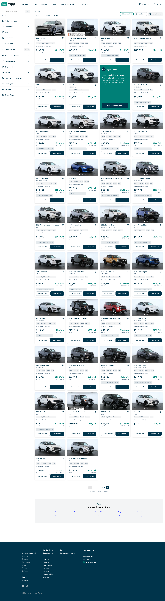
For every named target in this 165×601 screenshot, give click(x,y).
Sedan (78, 516)
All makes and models (29, 553)
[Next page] (107, 487)
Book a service (48, 553)
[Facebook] (23, 586)
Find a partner (91, 562)
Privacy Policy (37, 593)
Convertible (99, 512)
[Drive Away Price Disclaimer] (42, 52)
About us (46, 562)
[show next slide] (62, 28)
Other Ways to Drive (68, 4)
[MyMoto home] (8, 4)
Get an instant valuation (68, 553)
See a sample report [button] (115, 106)
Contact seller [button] (42, 60)
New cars (25, 559)
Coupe (120, 512)
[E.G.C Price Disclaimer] (71, 52)
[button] (28, 11)
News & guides (48, 574)
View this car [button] (57, 60)
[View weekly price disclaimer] (63, 52)
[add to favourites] (63, 38)
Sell (36, 4)
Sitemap (46, 577)
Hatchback (141, 512)
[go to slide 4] (51, 34)
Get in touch (87, 559)
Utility (99, 516)
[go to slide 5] (53, 34)
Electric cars (26, 562)
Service (44, 4)
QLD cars (25, 571)
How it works (47, 565)
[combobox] (14, 11)
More (84, 4)
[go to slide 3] (82, 34)
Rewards (46, 571)
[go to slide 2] (48, 34)
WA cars (24, 565)
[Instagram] (27, 586)
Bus (56, 512)
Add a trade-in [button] (126, 14)
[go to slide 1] (46, 34)
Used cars (25, 556)
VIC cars (25, 568)
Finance (53, 4)
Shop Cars (24, 4)
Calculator (25, 580)
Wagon (141, 516)
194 (103, 488)
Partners (46, 568)
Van (120, 516)
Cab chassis (78, 512)
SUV (56, 516)
